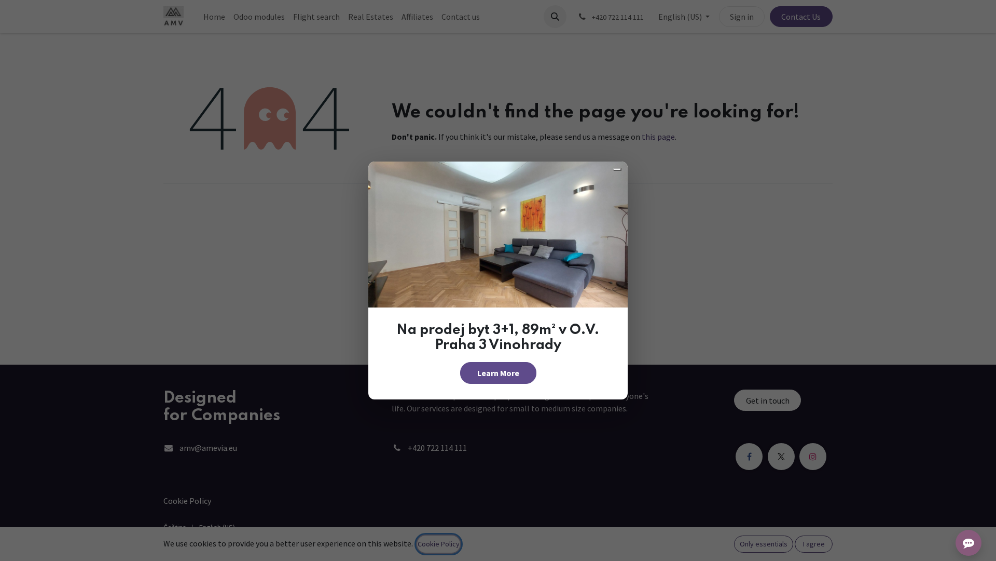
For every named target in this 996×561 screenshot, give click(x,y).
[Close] (617, 169)
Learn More (498, 373)
